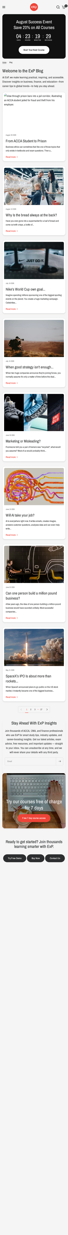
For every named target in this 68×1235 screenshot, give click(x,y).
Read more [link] (11, 157)
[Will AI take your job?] (34, 486)
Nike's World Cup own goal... (25, 289)
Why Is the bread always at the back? (31, 214)
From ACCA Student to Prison (26, 140)
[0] (63, 7)
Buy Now (36, 858)
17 (41, 709)
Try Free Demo (15, 858)
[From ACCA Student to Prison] (34, 112)
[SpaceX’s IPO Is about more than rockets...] (34, 647)
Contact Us (55, 858)
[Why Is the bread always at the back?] (34, 186)
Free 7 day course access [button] (34, 818)
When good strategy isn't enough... (29, 366)
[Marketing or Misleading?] (34, 412)
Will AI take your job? (20, 515)
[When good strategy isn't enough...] (34, 338)
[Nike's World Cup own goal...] (34, 260)
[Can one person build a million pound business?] (34, 564)
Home (4, 62)
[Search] (58, 7)
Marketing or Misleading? (23, 441)
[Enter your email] (59, 761)
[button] (34, 50)
